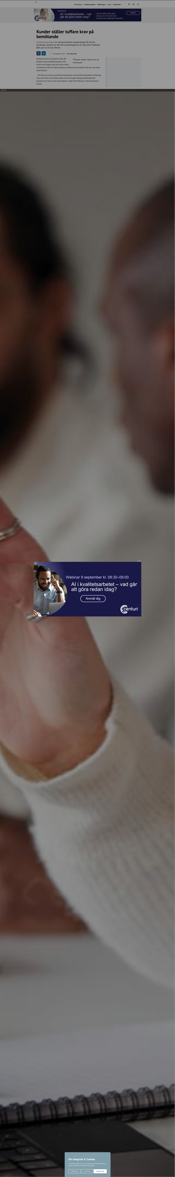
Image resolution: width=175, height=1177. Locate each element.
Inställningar (74, 1171)
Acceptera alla (100, 1171)
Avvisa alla (87, 1171)
